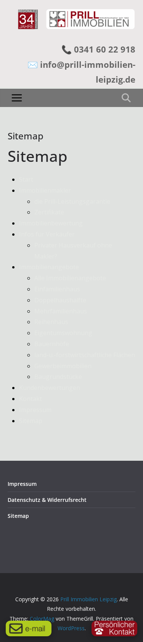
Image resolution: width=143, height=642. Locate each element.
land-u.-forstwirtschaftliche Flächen (84, 355)
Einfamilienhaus (57, 289)
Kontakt (30, 398)
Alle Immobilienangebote (70, 278)
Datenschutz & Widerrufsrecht (47, 499)
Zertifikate (49, 212)
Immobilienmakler (45, 190)
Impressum (35, 410)
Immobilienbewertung (51, 223)
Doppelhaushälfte (60, 300)
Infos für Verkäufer (47, 234)
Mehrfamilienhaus (60, 311)
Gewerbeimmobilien (63, 366)
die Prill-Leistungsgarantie (72, 201)
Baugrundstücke (58, 376)
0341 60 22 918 (104, 49)
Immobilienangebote (49, 267)
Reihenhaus (51, 322)
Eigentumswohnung (63, 333)
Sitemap (30, 421)
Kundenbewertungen (49, 387)
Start (26, 179)
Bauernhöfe (51, 344)
